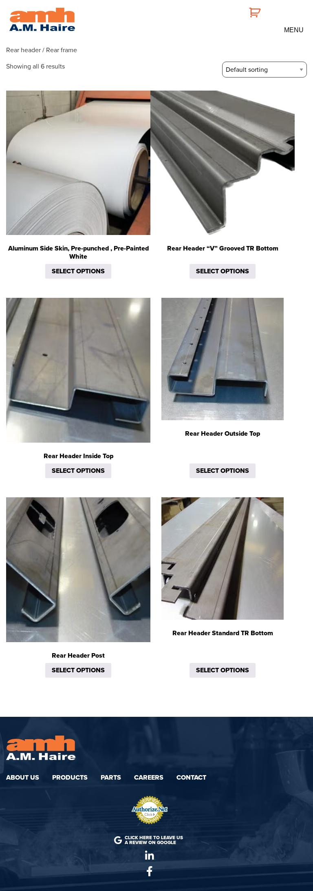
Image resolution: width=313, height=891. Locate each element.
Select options (78, 271)
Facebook (149, 871)
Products (70, 778)
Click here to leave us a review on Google (154, 840)
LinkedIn (149, 856)
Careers (148, 778)
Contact (191, 778)
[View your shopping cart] (250, 12)
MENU (294, 30)
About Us (22, 778)
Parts (111, 778)
